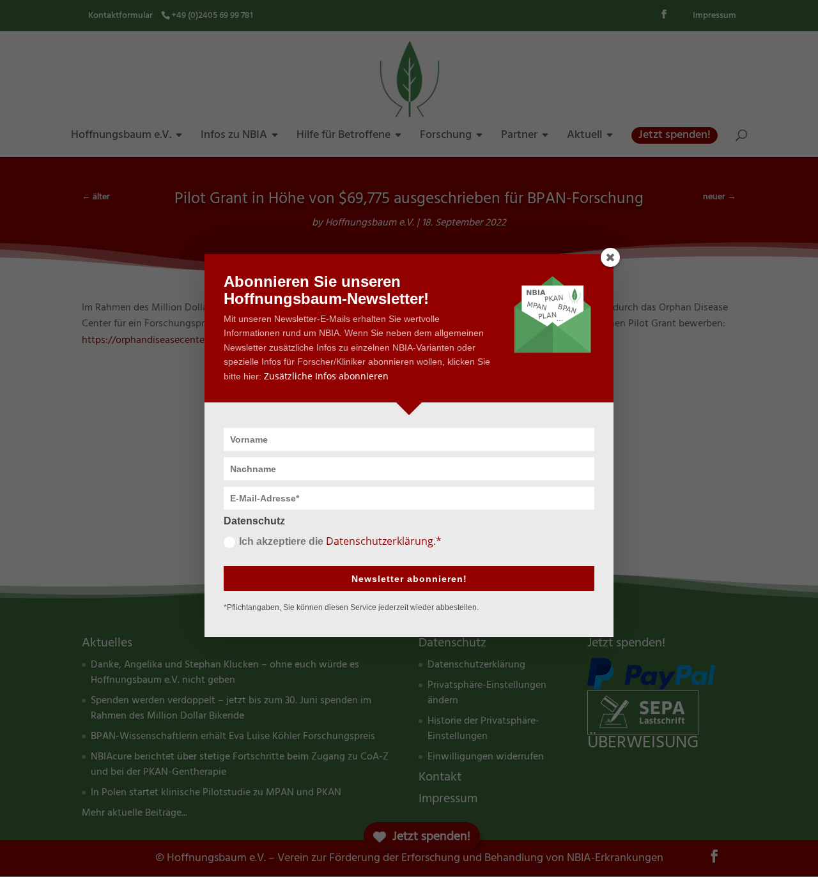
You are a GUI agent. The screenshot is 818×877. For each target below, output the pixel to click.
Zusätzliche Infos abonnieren (326, 376)
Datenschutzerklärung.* (384, 541)
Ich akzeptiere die (340, 541)
